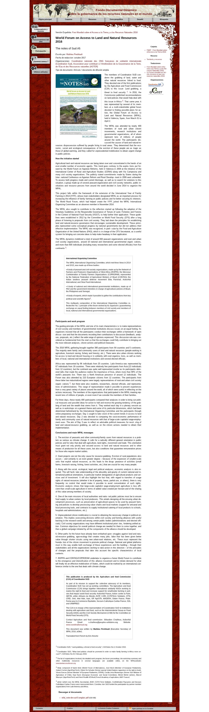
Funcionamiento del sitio (41, 40)
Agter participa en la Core (142, 708)
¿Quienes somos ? (40, 61)
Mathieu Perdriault (74, 54)
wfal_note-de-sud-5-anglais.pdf (75, 698)
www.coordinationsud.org (76, 625)
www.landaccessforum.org (66, 663)
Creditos (70, 708)
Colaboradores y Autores (40, 30)
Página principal (45, 19)
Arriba (170, 703)
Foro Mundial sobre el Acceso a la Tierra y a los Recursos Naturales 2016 (105, 32)
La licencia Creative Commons (108, 708)
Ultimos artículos (41, 72)
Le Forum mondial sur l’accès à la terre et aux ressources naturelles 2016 (156, 74)
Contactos (39, 708)
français (158, 5)
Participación (40, 51)
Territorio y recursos (154, 59)
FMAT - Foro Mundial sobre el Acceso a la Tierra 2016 (157, 51)
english (171, 5)
